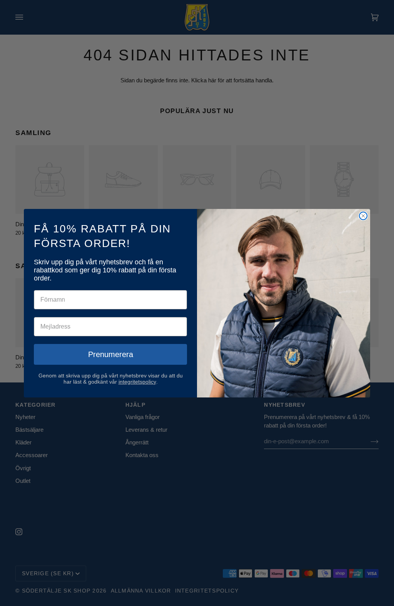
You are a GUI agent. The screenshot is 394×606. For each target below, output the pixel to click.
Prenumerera (110, 354)
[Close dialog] (363, 216)
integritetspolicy (137, 382)
